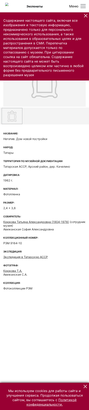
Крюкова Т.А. (12, 271)
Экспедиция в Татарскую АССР (25, 257)
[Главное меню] (83, 6)
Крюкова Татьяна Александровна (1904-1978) (36, 222)
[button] (85, 15)
